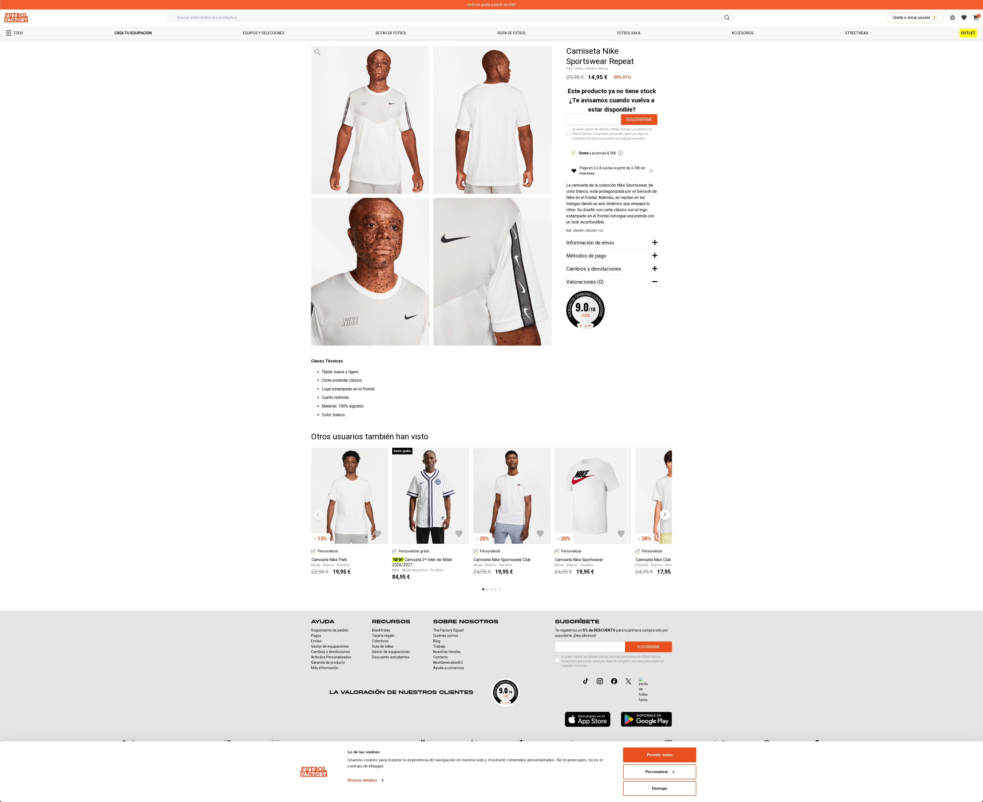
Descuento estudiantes (390, 657)
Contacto (440, 657)
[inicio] (16, 17)
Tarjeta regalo (383, 636)
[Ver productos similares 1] (483, 589)
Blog (436, 641)
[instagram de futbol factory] (600, 681)
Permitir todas (659, 755)
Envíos (316, 641)
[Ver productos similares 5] (500, 589)
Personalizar (656, 771)
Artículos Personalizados (331, 657)
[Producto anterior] (318, 514)
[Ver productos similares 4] (496, 589)
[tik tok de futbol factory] (586, 681)
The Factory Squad (448, 630)
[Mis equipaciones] (952, 17)
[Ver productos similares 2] (487, 589)
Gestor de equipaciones (330, 646)
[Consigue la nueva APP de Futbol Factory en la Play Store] (646, 719)
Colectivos (380, 641)
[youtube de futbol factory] (643, 690)
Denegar (659, 788)
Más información (324, 668)
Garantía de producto (328, 662)
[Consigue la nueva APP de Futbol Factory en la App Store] (588, 719)
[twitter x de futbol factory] (628, 681)
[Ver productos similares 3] (491, 589)
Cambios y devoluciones (330, 652)
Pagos (316, 636)
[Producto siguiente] (665, 514)
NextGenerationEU (448, 662)
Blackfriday (381, 630)
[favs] (964, 17)
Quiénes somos (445, 636)
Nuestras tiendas (447, 652)
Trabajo (439, 646)
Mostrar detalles (362, 780)
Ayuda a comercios (448, 668)
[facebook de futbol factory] (614, 681)
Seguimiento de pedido (329, 630)
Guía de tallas (382, 646)
